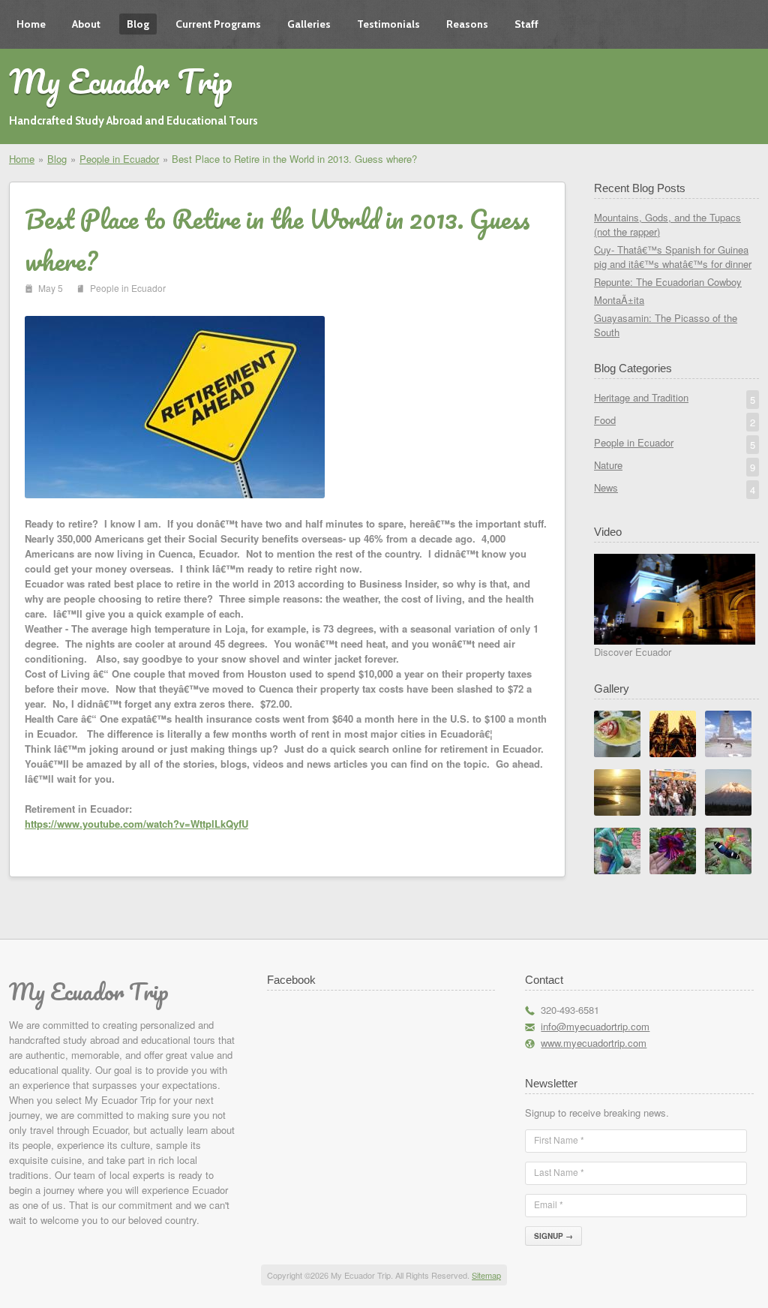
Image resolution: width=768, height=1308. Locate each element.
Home (31, 24)
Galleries (309, 24)
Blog (138, 24)
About (86, 24)
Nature (674, 466)
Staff (526, 24)
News (674, 488)
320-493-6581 (570, 1010)
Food (674, 421)
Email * (548, 1204)
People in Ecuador (119, 159)
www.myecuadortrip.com (593, 1043)
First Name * (559, 1139)
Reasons (467, 24)
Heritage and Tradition (674, 398)
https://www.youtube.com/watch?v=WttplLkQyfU (136, 823)
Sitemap (486, 1275)
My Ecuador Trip (120, 81)
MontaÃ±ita (619, 300)
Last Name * (559, 1171)
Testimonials (388, 24)
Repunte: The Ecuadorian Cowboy (668, 282)
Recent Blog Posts (640, 188)
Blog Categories (633, 368)
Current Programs (218, 24)
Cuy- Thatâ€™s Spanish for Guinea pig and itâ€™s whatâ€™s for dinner (673, 256)
